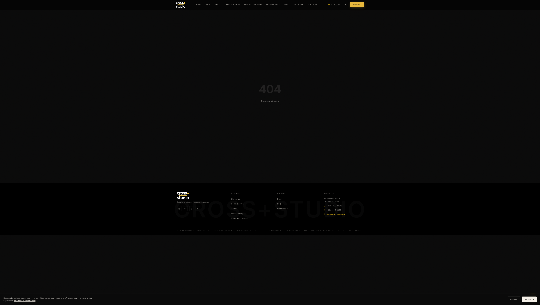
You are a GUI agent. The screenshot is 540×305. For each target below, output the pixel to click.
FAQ (279, 204)
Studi (208, 4)
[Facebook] (191, 208)
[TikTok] (198, 208)
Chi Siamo (299, 4)
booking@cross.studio (336, 214)
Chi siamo (235, 199)
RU (339, 5)
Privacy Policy (237, 213)
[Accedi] (346, 5)
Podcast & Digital (253, 4)
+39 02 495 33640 (334, 206)
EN (334, 5)
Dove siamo (282, 208)
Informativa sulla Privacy (25, 300)
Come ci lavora (237, 204)
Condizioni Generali (239, 218)
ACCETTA (529, 299)
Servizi (218, 4)
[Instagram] (179, 208)
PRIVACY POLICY (276, 231)
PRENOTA (357, 5)
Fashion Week (273, 4)
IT (329, 5)
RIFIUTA (513, 299)
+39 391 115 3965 (334, 210)
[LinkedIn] (185, 208)
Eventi (287, 4)
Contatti (312, 4)
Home (199, 4)
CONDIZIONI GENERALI (297, 231)
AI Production (233, 4)
